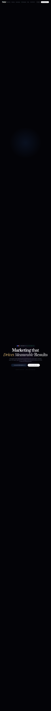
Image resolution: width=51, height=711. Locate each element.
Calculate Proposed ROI (19, 365)
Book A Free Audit (33, 365)
